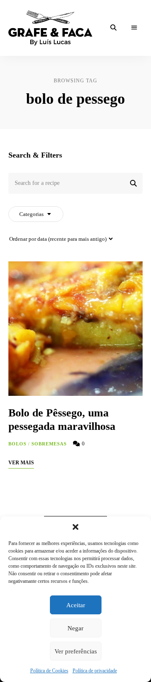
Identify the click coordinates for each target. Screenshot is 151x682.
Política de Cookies (49, 671)
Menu (134, 27)
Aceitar (75, 605)
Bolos (17, 443)
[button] (75, 527)
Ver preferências (76, 651)
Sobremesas (49, 443)
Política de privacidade (95, 671)
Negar (75, 628)
